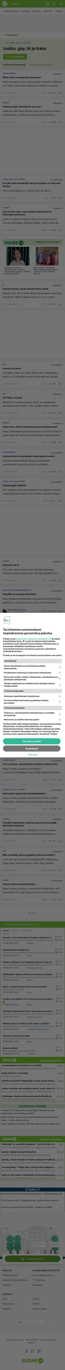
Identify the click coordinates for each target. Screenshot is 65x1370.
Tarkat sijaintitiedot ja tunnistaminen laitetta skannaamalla (24, 667)
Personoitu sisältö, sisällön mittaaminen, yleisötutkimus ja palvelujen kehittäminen (31, 678)
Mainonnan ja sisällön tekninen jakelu (21, 719)
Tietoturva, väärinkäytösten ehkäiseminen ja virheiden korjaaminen (29, 714)
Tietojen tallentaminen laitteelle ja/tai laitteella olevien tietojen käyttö (29, 684)
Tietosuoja (32, 754)
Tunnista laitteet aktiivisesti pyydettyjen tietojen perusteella (26, 701)
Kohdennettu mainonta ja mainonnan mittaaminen (27, 672)
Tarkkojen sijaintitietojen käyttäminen (21, 696)
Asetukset (32, 748)
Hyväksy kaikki (32, 741)
